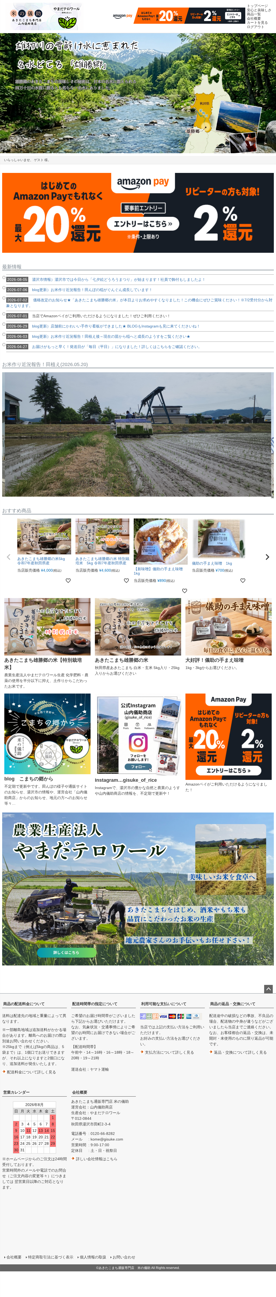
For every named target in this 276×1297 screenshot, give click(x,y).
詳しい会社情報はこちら (96, 1159)
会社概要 (79, 1092)
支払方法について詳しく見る (169, 1052)
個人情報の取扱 (93, 1257)
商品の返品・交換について (233, 1004)
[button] (8, 557)
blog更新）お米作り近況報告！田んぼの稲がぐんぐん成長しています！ (80, 290)
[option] (138, 93)
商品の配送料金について (24, 1004)
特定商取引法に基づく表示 (50, 1257)
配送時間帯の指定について (95, 1004)
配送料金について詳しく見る (31, 1072)
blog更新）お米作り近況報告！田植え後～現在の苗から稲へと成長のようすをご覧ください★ (98, 336)
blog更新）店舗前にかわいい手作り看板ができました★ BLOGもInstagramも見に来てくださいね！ (103, 326)
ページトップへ (268, 989)
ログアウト (255, 27)
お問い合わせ (124, 1257)
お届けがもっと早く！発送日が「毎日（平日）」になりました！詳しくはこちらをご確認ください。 (104, 346)
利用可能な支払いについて (164, 1004)
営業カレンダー (16, 1092)
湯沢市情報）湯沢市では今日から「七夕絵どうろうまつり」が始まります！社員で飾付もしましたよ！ (106, 279)
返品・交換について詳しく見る (240, 1052)
